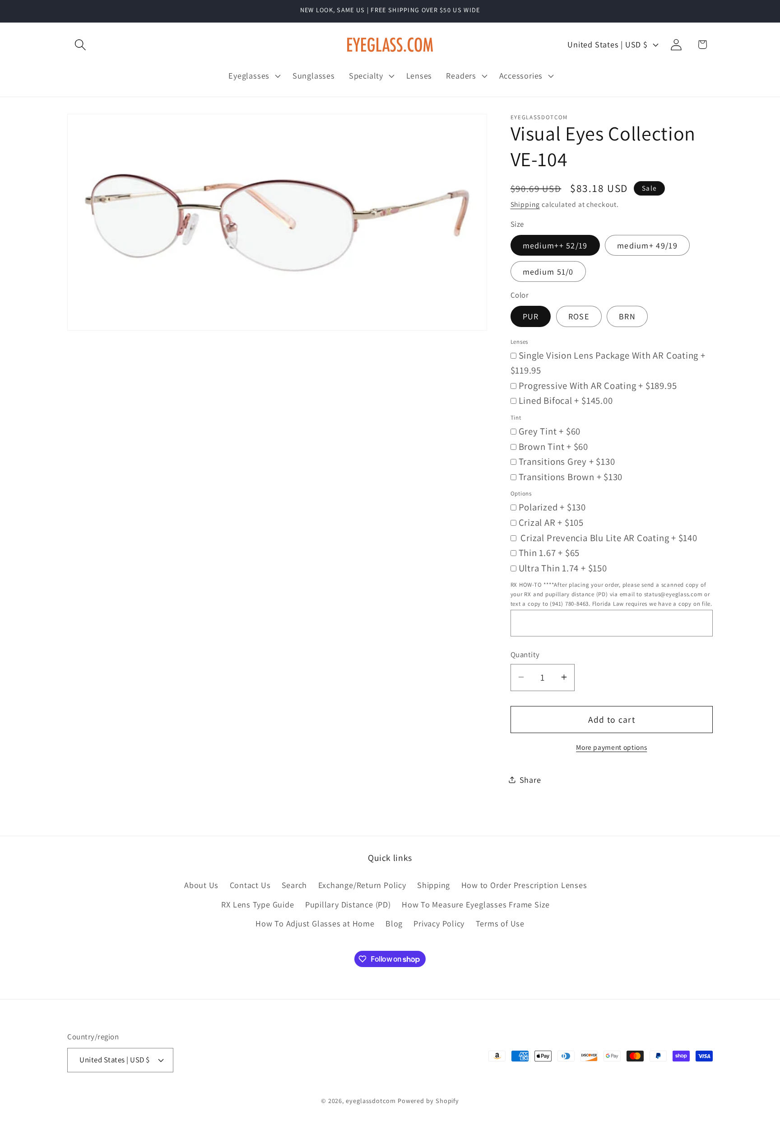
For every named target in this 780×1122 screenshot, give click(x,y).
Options (521, 493)
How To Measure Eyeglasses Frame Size (476, 904)
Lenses (520, 341)
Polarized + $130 (552, 507)
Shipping (525, 204)
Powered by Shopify (428, 1100)
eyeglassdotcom (371, 1100)
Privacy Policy (438, 923)
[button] (80, 44)
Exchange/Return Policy (362, 885)
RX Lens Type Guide (257, 904)
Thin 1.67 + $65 (549, 553)
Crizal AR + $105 (551, 522)
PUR (531, 316)
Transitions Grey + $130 (567, 461)
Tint (516, 417)
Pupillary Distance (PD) (348, 904)
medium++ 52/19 (555, 244)
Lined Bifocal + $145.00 (566, 400)
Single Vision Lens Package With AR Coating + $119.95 (608, 362)
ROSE (579, 316)
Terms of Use (500, 923)
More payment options (611, 746)
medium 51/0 (548, 271)
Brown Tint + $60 (553, 446)
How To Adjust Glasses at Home (315, 923)
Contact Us (250, 885)
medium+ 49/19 (647, 244)
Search (294, 885)
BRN (627, 316)
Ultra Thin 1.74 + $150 (563, 567)
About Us (201, 885)
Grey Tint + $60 (550, 431)
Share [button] (530, 779)
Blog (394, 923)
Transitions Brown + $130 (571, 476)
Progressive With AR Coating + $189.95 (598, 385)
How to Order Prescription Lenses (524, 885)
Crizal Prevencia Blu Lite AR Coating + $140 (608, 537)
